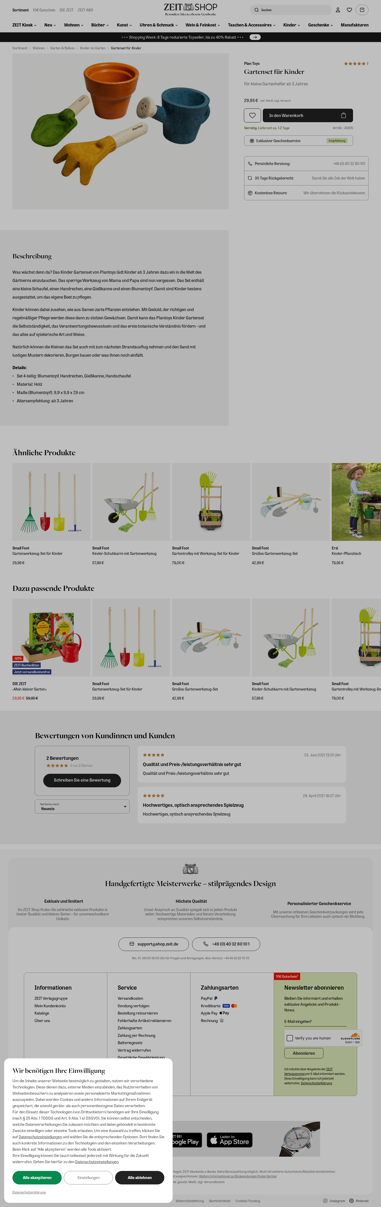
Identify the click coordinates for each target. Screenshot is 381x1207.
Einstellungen (88, 1177)
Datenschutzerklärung (29, 1192)
